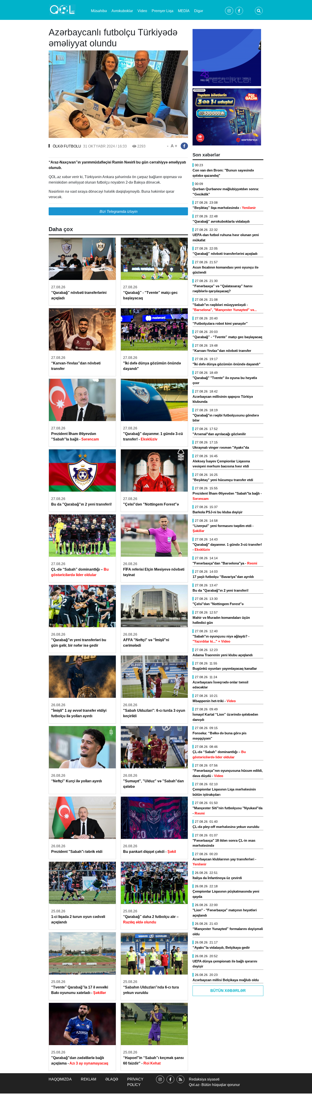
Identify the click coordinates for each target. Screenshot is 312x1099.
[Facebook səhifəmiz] (170, 1083)
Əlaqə (111, 1079)
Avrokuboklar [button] (122, 11)
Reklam (88, 1079)
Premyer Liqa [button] (162, 11)
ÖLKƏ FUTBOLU (67, 146)
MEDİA (184, 11)
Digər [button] (198, 11)
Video (142, 11)
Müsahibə (99, 11)
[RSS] (180, 1083)
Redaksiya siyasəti (204, 1079)
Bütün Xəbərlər (228, 991)
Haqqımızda (60, 1079)
